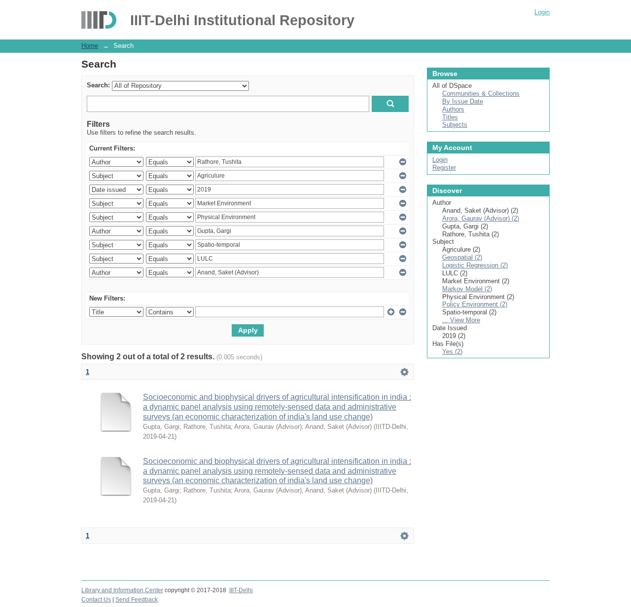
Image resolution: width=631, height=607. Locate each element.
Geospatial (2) (462, 257)
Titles (450, 117)
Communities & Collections (481, 93)
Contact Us (96, 599)
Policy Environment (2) (474, 304)
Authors (453, 109)
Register (444, 167)
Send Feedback (136, 599)
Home (89, 45)
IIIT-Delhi (241, 590)
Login (542, 12)
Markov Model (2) (467, 289)
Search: (98, 85)
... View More (461, 320)
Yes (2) (452, 351)
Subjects (454, 124)
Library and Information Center (122, 590)
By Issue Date (462, 101)
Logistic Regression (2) (475, 265)
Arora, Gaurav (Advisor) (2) (480, 218)
